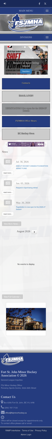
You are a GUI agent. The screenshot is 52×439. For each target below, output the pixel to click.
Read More (26, 71)
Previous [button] (6, 144)
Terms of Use (27, 430)
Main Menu (26, 10)
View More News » (11, 223)
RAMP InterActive (12, 430)
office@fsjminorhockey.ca (16, 412)
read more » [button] (7, 173)
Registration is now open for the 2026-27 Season (30, 208)
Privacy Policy (41, 430)
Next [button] (45, 144)
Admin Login (26, 434)
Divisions (26, 37)
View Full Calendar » (12, 296)
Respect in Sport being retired (27, 187)
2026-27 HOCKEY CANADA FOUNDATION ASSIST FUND (32, 167)
